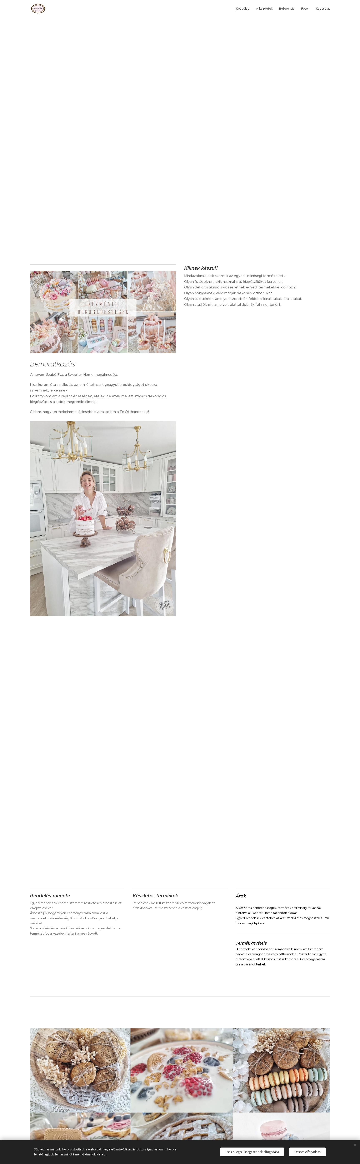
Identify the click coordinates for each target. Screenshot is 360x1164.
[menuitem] (244, 8)
